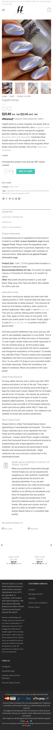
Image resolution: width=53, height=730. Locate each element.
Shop (12, 96)
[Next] (47, 50)
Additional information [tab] (12, 217)
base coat (44, 309)
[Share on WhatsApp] (3, 199)
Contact (31, 589)
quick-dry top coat (20, 322)
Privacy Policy (34, 607)
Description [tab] (7, 212)
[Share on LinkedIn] (19, 199)
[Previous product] (9, 108)
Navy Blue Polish (38, 191)
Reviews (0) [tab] (6, 222)
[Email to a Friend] (13, 199)
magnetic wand (43, 127)
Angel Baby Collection (14, 191)
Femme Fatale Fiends (11, 682)
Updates (32, 598)
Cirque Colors (24, 96)
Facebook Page (8, 671)
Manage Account (35, 594)
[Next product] (4, 108)
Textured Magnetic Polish (20, 193)
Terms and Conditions (37, 603)
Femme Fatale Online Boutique (11, 676)
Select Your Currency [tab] (12, 227)
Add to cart (25, 171)
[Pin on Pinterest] (16, 199)
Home (4, 96)
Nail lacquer (27, 191)
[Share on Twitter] (10, 199)
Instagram (6, 666)
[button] (3, 10)
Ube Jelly (13, 559)
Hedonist (39, 559)
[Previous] (6, 50)
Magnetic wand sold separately (16, 137)
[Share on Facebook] (7, 199)
